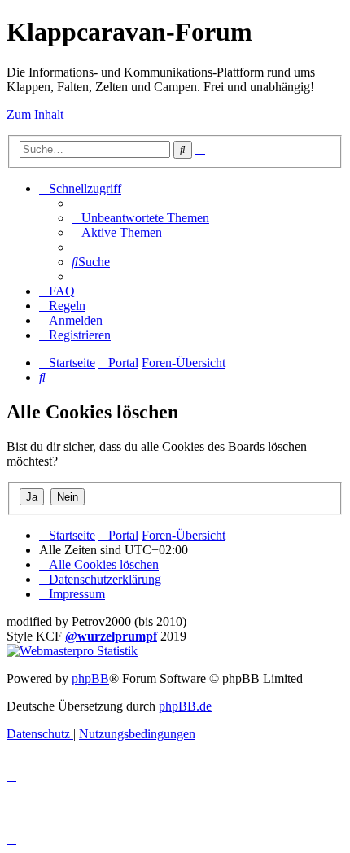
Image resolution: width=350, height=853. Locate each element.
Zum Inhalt (35, 114)
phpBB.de (185, 706)
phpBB (90, 678)
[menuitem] (140, 218)
